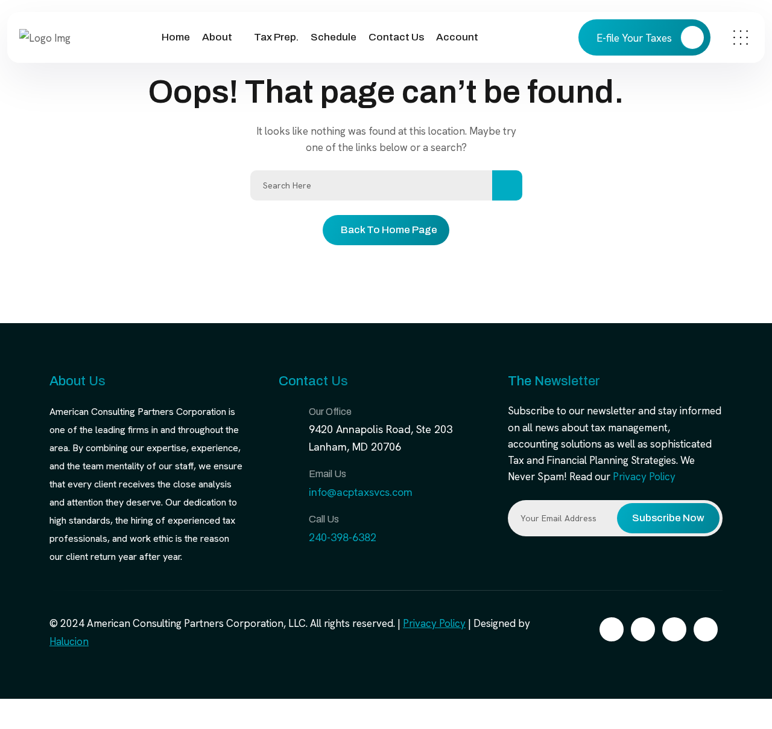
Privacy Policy (644, 476)
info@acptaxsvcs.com (361, 492)
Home (176, 37)
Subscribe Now (668, 518)
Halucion (69, 641)
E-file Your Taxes (635, 38)
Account (457, 37)
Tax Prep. (276, 37)
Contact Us (396, 37)
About (217, 37)
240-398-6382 (342, 537)
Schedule (333, 37)
